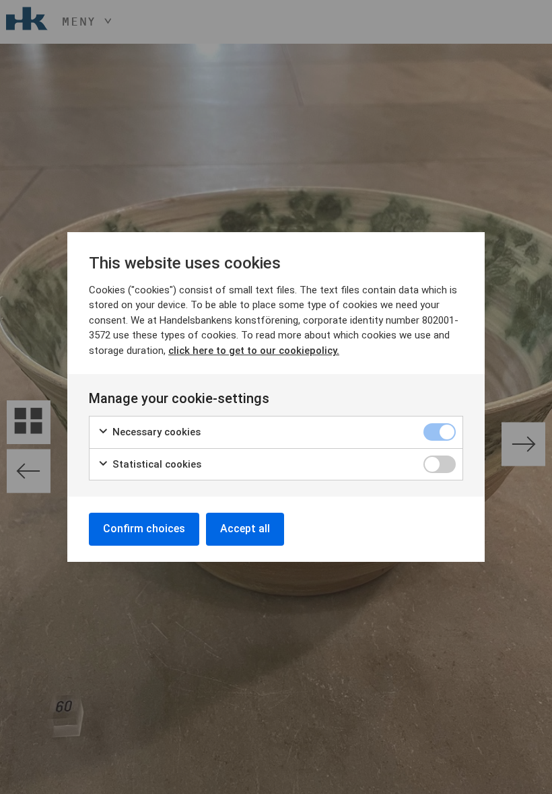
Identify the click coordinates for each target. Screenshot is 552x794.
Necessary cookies (155, 432)
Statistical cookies (155, 464)
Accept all (245, 528)
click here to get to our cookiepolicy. (253, 351)
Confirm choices (144, 528)
